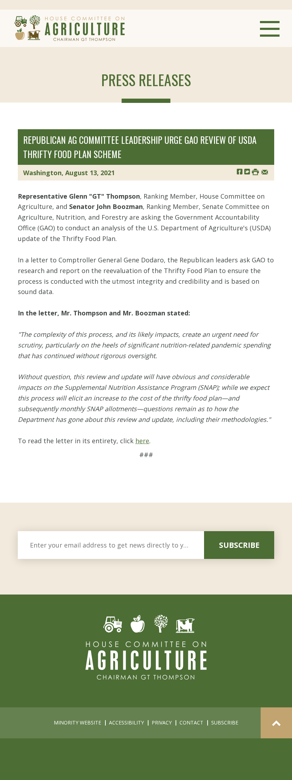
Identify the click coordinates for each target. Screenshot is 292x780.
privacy (162, 722)
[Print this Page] (255, 171)
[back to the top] (276, 722)
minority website (77, 722)
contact (191, 722)
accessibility (126, 722)
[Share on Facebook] (240, 171)
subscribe (239, 545)
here (142, 440)
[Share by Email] (265, 171)
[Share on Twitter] (247, 171)
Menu (270, 29)
